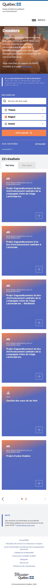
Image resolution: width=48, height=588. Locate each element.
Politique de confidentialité (24, 553)
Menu (41, 20)
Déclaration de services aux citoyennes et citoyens (24, 544)
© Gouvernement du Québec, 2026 (24, 584)
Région (10, 117)
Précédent (3, 499)
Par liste (10, 165)
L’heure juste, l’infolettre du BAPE (24, 556)
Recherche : (9, 95)
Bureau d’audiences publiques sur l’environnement (12, 4)
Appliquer (22, 133)
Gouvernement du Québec (24, 576)
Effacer (40, 144)
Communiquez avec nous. (25, 525)
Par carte (27, 165)
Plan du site (24, 563)
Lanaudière (6, 149)
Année (10, 124)
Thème (10, 110)
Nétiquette (24, 559)
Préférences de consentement (24, 566)
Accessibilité (24, 540)
